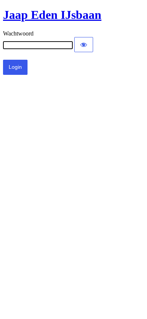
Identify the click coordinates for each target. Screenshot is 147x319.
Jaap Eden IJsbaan (52, 15)
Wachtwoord (18, 33)
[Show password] (83, 44)
